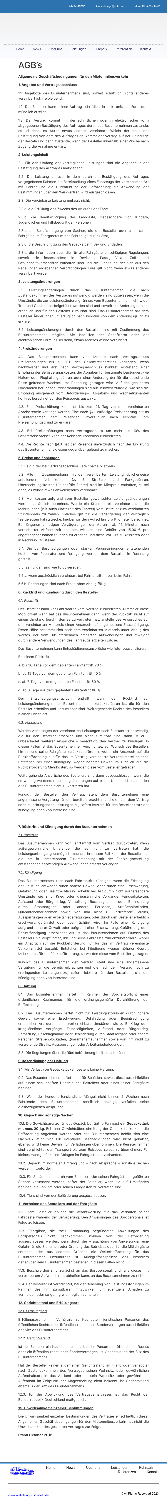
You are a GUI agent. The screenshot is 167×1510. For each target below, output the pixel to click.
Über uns (55, 49)
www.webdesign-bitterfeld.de (28, 1495)
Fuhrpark (100, 49)
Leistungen (78, 49)
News (37, 49)
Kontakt (145, 49)
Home (20, 49)
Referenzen (123, 49)
